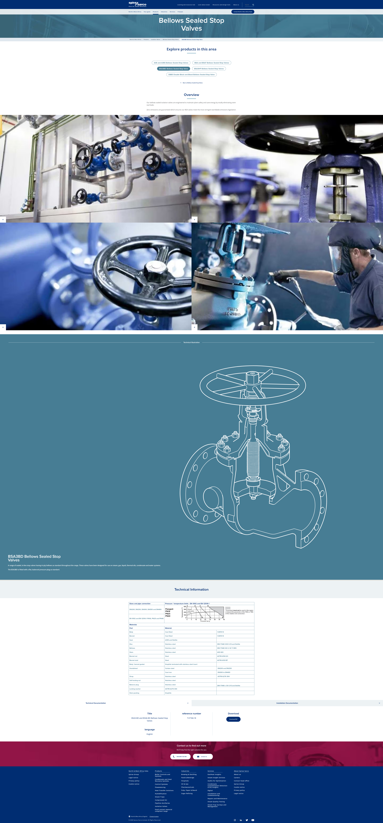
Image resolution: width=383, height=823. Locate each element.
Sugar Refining (187, 793)
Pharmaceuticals (187, 787)
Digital (210, 790)
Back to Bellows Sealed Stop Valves (193, 83)
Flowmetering (160, 787)
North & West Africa (135, 39)
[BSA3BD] (96, 169)
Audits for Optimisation (217, 781)
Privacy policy (134, 781)
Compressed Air (161, 800)
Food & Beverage (187, 778)
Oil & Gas (184, 784)
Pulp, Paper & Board (189, 790)
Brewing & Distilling (189, 774)
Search (253, 5)
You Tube (252, 820)
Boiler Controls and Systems (162, 775)
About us (237, 774)
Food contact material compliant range (163, 810)
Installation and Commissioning (214, 794)
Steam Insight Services (216, 778)
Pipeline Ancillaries (162, 803)
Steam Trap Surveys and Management (217, 805)
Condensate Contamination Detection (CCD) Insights (217, 785)
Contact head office (241, 781)
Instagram (234, 820)
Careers (237, 778)
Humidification (161, 794)
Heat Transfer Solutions (164, 790)
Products (146, 39)
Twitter (246, 820)
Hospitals (185, 781)
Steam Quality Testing (216, 802)
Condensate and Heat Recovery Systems (163, 780)
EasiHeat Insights (214, 774)
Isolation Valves (155, 39)
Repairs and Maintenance (217, 798)
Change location (154, 816)
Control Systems (161, 784)
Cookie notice (134, 784)
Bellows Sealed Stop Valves (171, 39)
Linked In (240, 820)
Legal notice (133, 778)
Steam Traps (160, 797)
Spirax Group (134, 774)
